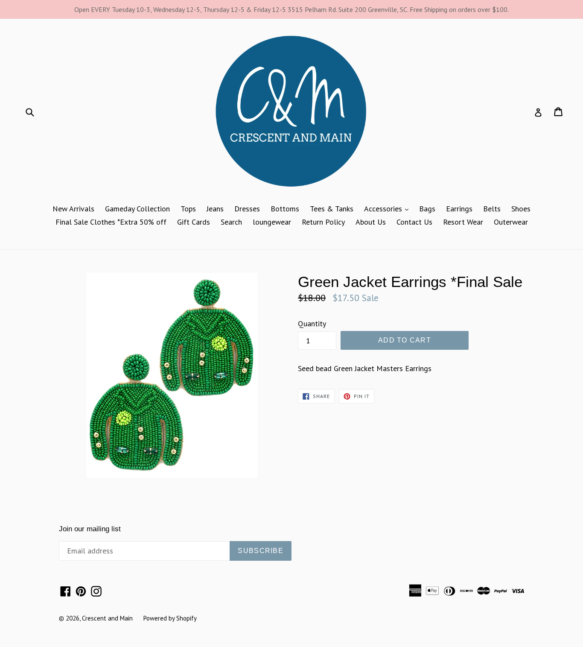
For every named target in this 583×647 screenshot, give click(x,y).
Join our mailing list (90, 529)
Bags (427, 209)
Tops (188, 209)
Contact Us (414, 222)
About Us (371, 222)
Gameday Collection (137, 209)
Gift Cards (193, 222)
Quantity (312, 323)
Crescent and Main (107, 618)
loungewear (272, 222)
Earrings (459, 209)
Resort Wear (463, 222)
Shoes (521, 209)
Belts (492, 209)
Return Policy (323, 222)
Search (231, 222)
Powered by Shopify (170, 618)
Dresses (247, 209)
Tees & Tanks (331, 209)
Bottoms (285, 209)
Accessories (388, 208)
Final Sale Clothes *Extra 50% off (110, 222)
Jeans (215, 209)
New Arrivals (73, 209)
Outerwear (511, 222)
